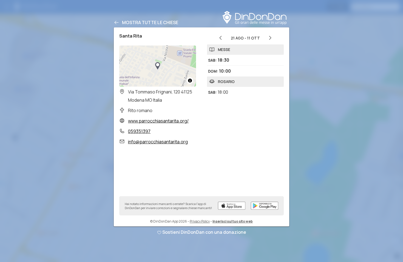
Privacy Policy (200, 221)
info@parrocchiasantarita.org (158, 142)
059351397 (139, 131)
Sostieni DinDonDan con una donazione (204, 232)
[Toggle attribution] (190, 80)
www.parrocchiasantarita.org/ (158, 121)
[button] (157, 66)
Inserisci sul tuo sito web (232, 221)
